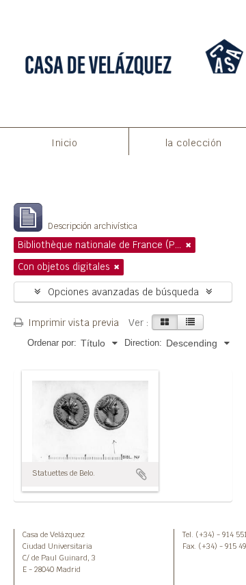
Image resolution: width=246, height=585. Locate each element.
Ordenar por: (52, 343)
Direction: (143, 343)
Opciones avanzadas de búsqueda (123, 292)
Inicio (64, 143)
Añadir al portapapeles (141, 474)
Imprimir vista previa (72, 322)
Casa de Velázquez (54, 534)
